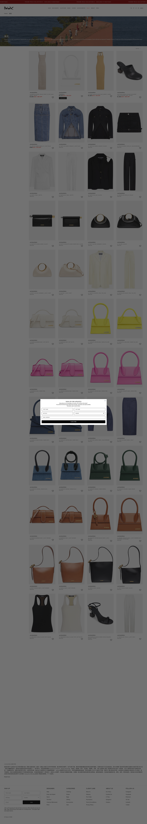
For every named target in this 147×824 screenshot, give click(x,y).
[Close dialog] (105, 400)
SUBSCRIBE (73, 421)
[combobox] (89, 413)
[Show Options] (104, 413)
